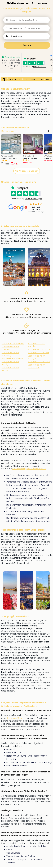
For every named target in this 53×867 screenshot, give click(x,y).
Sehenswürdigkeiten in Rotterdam (29, 468)
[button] (26, 28)
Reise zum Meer (14, 718)
